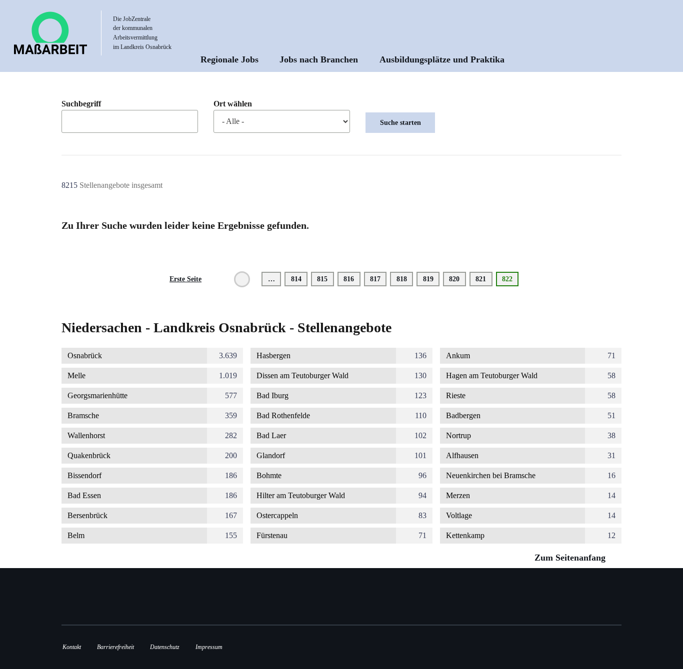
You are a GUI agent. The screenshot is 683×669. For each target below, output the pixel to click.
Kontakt (71, 647)
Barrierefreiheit (115, 647)
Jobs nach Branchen (319, 59)
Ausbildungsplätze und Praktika (442, 59)
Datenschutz (165, 647)
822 (510, 280)
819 (430, 279)
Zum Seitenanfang (571, 558)
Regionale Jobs (229, 59)
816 (351, 279)
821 (483, 279)
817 (377, 279)
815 (324, 279)
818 (403, 279)
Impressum (209, 647)
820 (456, 279)
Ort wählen (233, 104)
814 (298, 279)
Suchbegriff (81, 104)
